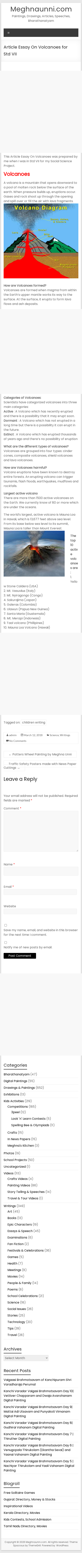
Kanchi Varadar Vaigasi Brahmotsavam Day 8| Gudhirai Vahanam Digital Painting (38, 1425)
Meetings (14, 1270)
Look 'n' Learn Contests (28, 1118)
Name (9, 864)
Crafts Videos (17, 1179)
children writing (33, 722)
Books (11, 1218)
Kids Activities (14, 1101)
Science (54, 735)
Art (9, 1211)
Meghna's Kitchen (20, 1145)
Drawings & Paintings (19, 1088)
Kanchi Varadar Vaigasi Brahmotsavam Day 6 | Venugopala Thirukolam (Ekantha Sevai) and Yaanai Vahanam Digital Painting (38, 1450)
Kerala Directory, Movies (22, 1513)
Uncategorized (15, 1166)
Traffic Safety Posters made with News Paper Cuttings (40, 766)
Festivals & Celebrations (25, 1250)
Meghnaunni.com (41, 9)
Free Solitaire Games (19, 1493)
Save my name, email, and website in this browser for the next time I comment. (41, 932)
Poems (12, 1289)
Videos (9, 1173)
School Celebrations (22, 1296)
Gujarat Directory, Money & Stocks (29, 1499)
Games (12, 1257)
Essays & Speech (20, 1231)
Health (12, 1263)
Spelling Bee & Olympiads (30, 1125)
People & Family (19, 1283)
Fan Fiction (15, 1244)
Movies (12, 1276)
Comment (12, 808)
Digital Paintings (15, 1081)
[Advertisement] (41, 112)
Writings (65, 735)
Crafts (12, 1132)
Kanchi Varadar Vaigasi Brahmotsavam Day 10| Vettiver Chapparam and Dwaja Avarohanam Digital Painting (39, 1395)
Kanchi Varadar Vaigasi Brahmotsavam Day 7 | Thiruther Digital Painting (38, 1436)
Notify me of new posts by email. (28, 947)
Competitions (17, 1106)
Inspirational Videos (18, 1506)
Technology (16, 1322)
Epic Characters (19, 1224)
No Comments (17, 740)
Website (10, 906)
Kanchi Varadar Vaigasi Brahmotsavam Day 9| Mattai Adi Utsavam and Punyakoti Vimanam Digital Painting (38, 1411)
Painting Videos (18, 1185)
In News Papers (18, 1139)
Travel (12, 1335)
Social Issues (16, 1309)
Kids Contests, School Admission (27, 1519)
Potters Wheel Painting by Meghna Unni (40, 754)
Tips (10, 1328)
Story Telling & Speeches (26, 1192)
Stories (12, 1315)
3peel (15, 1112)
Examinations (17, 1237)
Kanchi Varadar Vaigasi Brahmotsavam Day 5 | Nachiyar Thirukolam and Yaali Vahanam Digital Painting (39, 1466)
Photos (9, 1153)
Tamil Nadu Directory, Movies (25, 1526)
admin (13, 735)
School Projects (15, 1160)
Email (9, 887)
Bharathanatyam (17, 1074)
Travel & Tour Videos (22, 1198)
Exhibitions (11, 1094)
